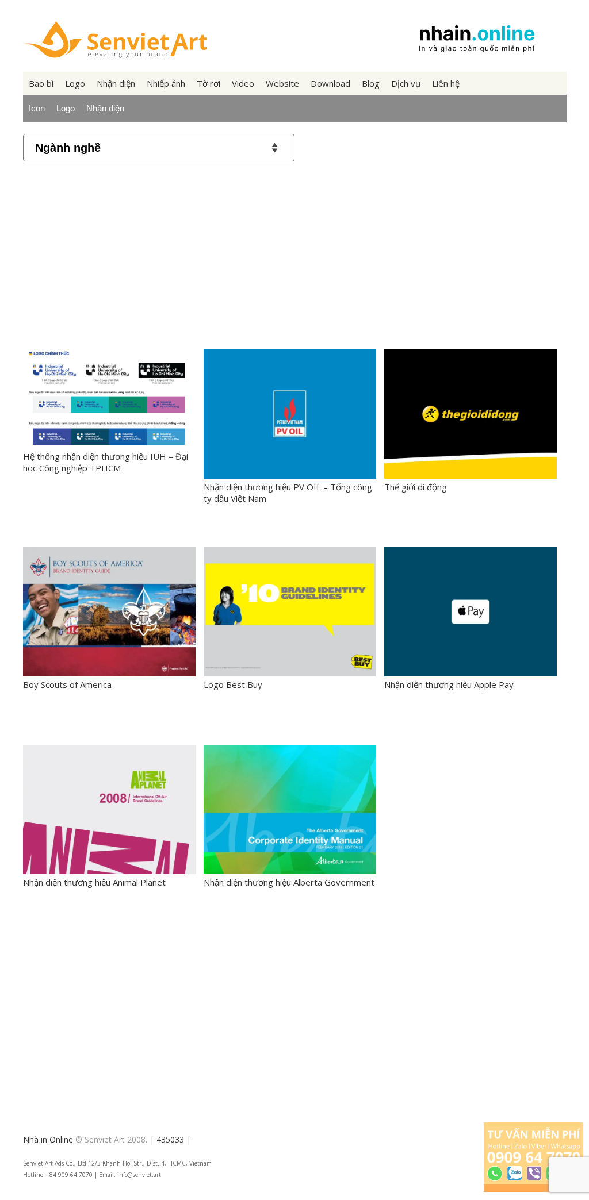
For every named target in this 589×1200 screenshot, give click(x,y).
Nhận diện (116, 83)
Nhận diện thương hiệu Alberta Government (289, 882)
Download (330, 83)
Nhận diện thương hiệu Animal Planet (94, 882)
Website (282, 83)
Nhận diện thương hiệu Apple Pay (449, 684)
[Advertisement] (295, 253)
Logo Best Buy (233, 684)
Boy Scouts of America (67, 684)
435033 (170, 1139)
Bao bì (41, 83)
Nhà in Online (48, 1139)
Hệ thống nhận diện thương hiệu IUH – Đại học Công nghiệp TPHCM (105, 462)
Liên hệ (446, 83)
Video (243, 83)
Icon (37, 108)
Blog (371, 83)
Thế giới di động (415, 487)
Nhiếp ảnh (166, 83)
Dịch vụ (405, 83)
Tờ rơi (208, 83)
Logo (75, 83)
